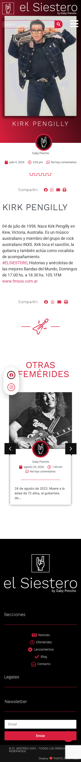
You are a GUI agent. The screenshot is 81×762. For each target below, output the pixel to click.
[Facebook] (11, 375)
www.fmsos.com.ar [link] (20, 281)
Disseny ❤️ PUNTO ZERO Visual (59, 758)
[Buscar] (58, 24)
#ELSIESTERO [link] (14, 262)
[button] (46, 190)
